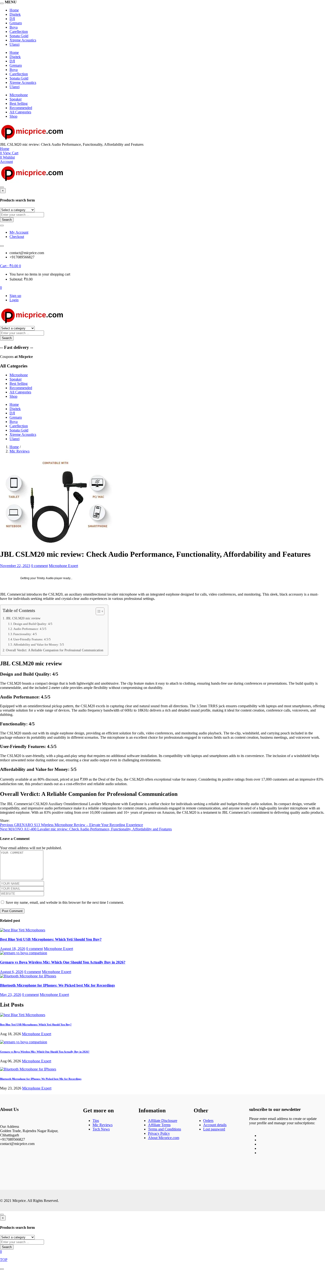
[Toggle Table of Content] (97, 611)
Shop (13, 116)
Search (7, 219)
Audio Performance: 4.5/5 (29, 629)
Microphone (19, 95)
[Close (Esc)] (320, 5)
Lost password (214, 1129)
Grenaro (16, 23)
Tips (96, 1121)
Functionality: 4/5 (25, 634)
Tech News (101, 1129)
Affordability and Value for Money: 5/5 (38, 644)
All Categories (20, 112)
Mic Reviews (20, 451)
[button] (10, 266)
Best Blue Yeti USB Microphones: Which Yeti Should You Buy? (51, 939)
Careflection (19, 32)
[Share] (309, 5)
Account (6, 162)
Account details (215, 1125)
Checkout (17, 237)
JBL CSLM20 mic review (23, 618)
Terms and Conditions (164, 1129)
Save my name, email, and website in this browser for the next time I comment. (65, 902)
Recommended (21, 108)
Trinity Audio (45, 578)
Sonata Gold (19, 36)
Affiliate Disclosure (162, 1121)
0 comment (39, 566)
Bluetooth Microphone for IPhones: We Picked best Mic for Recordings (57, 985)
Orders (208, 1121)
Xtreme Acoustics (23, 40)
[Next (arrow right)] (316, 635)
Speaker (16, 99)
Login (14, 300)
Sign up (15, 296)
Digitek (15, 14)
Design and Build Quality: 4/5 (32, 624)
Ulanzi (15, 44)
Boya (14, 27)
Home (14, 52)
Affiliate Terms (159, 1125)
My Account (19, 232)
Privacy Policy (159, 1133)
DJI (12, 19)
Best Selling (19, 103)
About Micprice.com (163, 1138)
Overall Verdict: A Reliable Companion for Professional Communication (54, 650)
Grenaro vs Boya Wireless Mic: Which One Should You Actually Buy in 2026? (62, 962)
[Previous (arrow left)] (8, 635)
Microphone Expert (63, 566)
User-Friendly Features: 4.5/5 (32, 639)
